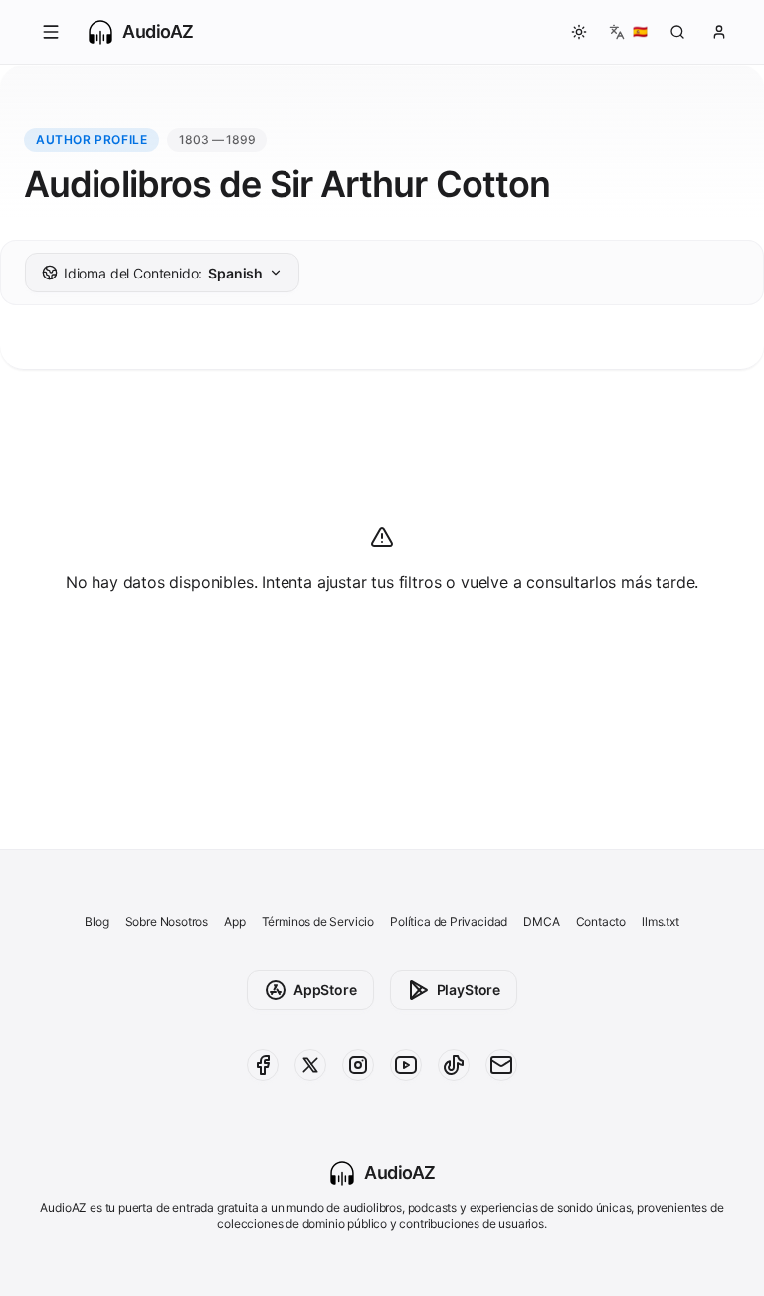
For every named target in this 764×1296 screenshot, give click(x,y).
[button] (51, 32)
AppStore (325, 989)
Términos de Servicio (318, 921)
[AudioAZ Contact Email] (501, 1065)
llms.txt (660, 921)
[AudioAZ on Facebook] (263, 1065)
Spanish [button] (163, 273)
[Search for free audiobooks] (677, 32)
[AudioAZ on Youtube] (406, 1065)
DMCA (541, 921)
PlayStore (468, 989)
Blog (96, 921)
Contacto (601, 921)
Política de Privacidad (448, 921)
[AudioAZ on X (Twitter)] (310, 1065)
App (234, 921)
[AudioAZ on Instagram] (358, 1065)
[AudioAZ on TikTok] (454, 1065)
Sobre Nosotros (167, 921)
